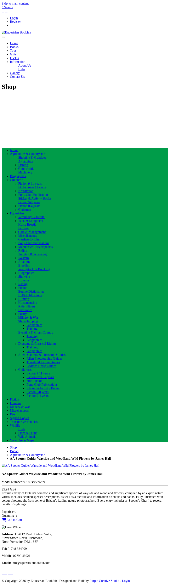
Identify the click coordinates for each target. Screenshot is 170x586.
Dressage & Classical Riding (37, 343)
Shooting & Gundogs (32, 157)
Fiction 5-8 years (29, 202)
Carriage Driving (29, 239)
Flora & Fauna (27, 433)
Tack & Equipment (30, 220)
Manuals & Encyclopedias (35, 247)
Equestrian (17, 213)
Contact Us (17, 76)
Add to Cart (14, 519)
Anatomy (24, 261)
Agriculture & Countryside (27, 153)
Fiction (22, 287)
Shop (13, 447)
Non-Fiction (34, 381)
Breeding (24, 265)
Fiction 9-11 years (30, 183)
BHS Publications (30, 295)
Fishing (23, 165)
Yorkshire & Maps (22, 440)
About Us (24, 65)
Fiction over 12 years (32, 187)
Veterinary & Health (31, 217)
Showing (24, 276)
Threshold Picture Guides (43, 362)
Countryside (26, 168)
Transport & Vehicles (24, 421)
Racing (23, 284)
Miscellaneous (27, 235)
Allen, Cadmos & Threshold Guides (42, 354)
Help (21, 69)
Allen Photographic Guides (44, 358)
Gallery (15, 73)
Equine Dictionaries (31, 291)
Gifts (13, 54)
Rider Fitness (26, 306)
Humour (23, 280)
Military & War (28, 317)
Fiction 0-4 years (29, 206)
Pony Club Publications (33, 194)
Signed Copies (19, 418)
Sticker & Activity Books (34, 198)
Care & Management (32, 232)
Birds (21, 429)
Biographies (18, 176)
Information (17, 61)
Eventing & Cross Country (35, 332)
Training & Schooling (32, 254)
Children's (16, 180)
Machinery (25, 172)
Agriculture (25, 161)
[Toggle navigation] (3, 37)
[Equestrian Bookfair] (16, 32)
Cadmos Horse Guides (41, 366)
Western (23, 258)
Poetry (22, 314)
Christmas (24, 209)
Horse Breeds (27, 224)
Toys (13, 50)
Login (14, 18)
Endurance (25, 310)
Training (32, 328)
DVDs (14, 58)
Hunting (23, 299)
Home (14, 43)
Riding (22, 250)
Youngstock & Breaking (34, 269)
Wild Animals (27, 436)
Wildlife (15, 425)
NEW (14, 150)
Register (15, 21)
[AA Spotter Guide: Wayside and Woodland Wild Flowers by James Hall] (50, 465)
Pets (12, 414)
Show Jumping (28, 321)
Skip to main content (15, 3)
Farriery (23, 228)
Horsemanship (27, 302)
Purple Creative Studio (104, 580)
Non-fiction (25, 191)
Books (14, 47)
